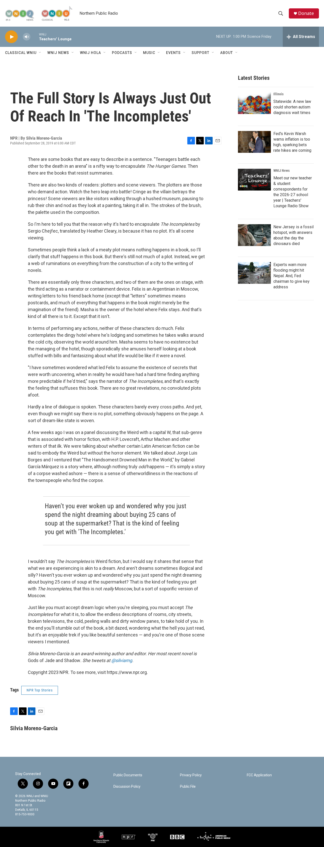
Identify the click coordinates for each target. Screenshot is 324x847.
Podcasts (122, 53)
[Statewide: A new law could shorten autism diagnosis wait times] (254, 103)
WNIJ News (58, 53)
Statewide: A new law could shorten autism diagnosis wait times (292, 107)
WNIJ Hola (90, 53)
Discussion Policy (126, 786)
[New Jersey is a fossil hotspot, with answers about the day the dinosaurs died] (254, 235)
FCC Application (259, 775)
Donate (306, 13)
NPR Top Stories (40, 690)
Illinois (278, 94)
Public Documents (127, 775)
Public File (188, 786)
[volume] (26, 37)
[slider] (34, 36)
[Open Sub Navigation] (40, 53)
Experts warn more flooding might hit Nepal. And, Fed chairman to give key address (291, 275)
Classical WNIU (20, 53)
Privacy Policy (191, 775)
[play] (11, 37)
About (226, 53)
